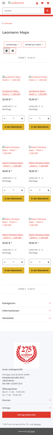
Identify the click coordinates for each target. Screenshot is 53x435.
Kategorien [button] (8, 303)
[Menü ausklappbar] (3, 2)
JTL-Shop (31, 431)
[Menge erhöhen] (22, 118)
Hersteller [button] (8, 318)
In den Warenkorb (13, 126)
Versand (37, 424)
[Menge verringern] (4, 118)
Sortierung (11, 44)
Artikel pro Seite (33, 44)
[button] (37, 3)
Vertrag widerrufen (26, 414)
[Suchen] (47, 11)
